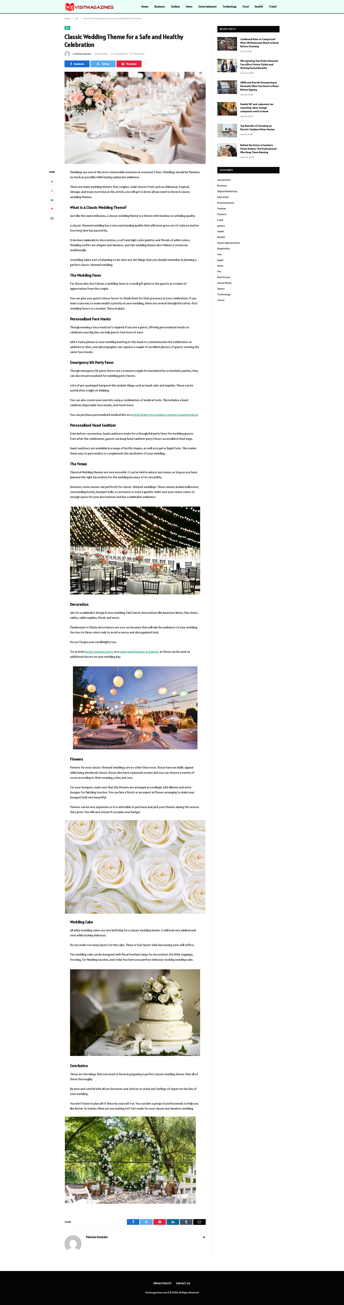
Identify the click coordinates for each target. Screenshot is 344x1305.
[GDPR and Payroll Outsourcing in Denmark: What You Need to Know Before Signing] (227, 87)
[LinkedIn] (52, 199)
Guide (220, 231)
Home (144, 6)
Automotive (224, 179)
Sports (220, 288)
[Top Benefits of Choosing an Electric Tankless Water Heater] (227, 130)
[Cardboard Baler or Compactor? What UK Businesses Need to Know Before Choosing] (227, 44)
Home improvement (228, 242)
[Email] (52, 218)
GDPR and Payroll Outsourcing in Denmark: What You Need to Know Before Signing (259, 86)
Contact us (183, 1283)
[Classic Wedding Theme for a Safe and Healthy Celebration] (135, 118)
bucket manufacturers (99, 652)
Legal (220, 260)
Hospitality (223, 248)
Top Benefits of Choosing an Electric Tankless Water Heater (257, 127)
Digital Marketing (227, 191)
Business (159, 6)
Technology (229, 6)
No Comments (121, 53)
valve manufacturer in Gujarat (139, 652)
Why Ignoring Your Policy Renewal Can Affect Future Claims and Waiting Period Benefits (259, 64)
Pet (219, 271)
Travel (272, 6)
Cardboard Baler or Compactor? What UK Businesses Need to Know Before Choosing (259, 43)
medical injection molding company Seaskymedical (164, 415)
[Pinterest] (52, 209)
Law (219, 254)
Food (246, 6)
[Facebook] (52, 181)
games (221, 225)
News (189, 6)
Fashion (175, 6)
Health (259, 6)
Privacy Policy (162, 1283)
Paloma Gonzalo (83, 53)
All (67, 28)
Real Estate (223, 277)
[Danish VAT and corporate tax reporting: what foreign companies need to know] (227, 109)
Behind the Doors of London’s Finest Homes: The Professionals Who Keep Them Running (258, 149)
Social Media (224, 283)
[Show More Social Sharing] (146, 63)
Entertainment (208, 6)
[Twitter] (52, 190)
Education (223, 197)
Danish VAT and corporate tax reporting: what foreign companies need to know (256, 108)
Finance (221, 214)
